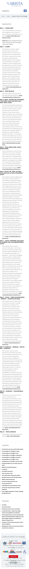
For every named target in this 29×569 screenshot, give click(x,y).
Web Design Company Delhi (17, 566)
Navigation (5, 11)
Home (3, 16)
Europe (8, 16)
